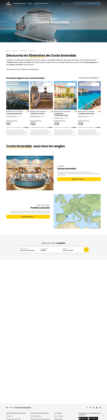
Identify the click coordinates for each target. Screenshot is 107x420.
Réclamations (58, 419)
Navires (15, 50)
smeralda (23, 50)
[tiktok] (93, 408)
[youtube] (96, 408)
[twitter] (87, 408)
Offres (30, 3)
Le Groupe (9, 416)
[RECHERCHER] (67, 3)
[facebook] (90, 408)
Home (8, 50)
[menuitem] (28, 249)
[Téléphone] (63, 3)
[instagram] (100, 408)
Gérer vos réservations (41, 3)
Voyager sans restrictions (13, 419)
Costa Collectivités (35, 416)
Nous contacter (58, 416)
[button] (71, 3)
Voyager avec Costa (19, 3)
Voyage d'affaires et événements (40, 419)
